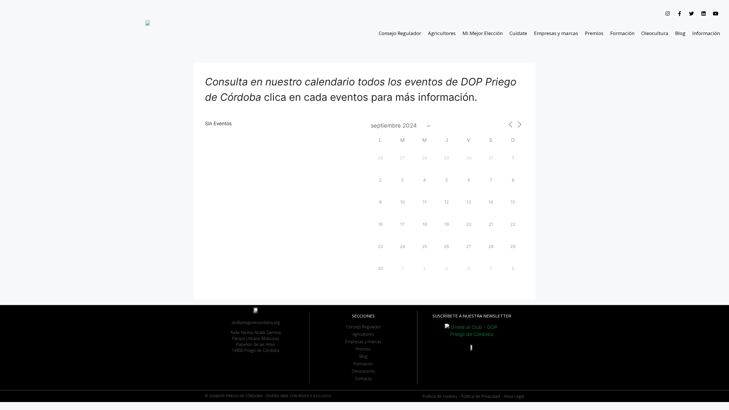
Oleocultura (654, 33)
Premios (594, 33)
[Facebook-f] (679, 13)
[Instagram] (667, 13)
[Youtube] (715, 13)
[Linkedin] (703, 13)
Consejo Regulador (400, 33)
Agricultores (442, 33)
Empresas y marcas (556, 33)
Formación (622, 33)
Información (706, 33)
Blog (680, 33)
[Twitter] (691, 13)
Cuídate (518, 33)
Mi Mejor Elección (482, 33)
